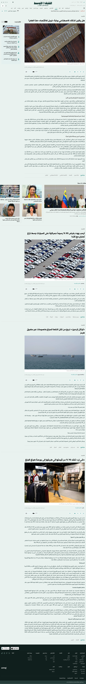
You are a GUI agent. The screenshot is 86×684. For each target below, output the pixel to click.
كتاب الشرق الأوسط (66, 659)
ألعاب (15, 8)
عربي (84, 2)
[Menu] (84, 8)
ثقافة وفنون (51, 8)
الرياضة (31, 8)
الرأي (60, 8)
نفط (78, 447)
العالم (63, 8)
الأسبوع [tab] (3, 21)
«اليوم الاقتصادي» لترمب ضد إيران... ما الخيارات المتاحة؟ (10, 37)
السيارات (62, 317)
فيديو (23, 8)
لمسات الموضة (30, 659)
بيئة (46, 659)
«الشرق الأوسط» (77, 283)
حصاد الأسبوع (75, 669)
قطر (51, 447)
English (81, 2)
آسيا (76, 659)
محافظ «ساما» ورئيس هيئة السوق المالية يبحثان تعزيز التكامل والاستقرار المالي (10, 48)
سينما (54, 659)
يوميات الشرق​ (36, 8)
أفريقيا (76, 661)
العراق (55, 447)
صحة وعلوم (46, 8)
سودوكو (53, 671)
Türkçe (78, 2)
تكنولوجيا (41, 8)
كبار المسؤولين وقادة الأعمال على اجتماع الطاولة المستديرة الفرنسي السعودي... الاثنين (10, 54)
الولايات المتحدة (75, 656)
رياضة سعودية (82, 669)
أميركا (51, 317)
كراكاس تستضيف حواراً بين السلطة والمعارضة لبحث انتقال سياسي (68, 210)
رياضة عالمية (83, 673)
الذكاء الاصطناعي (54, 175)
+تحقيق (76, 673)
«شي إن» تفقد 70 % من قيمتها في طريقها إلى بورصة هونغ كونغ (55, 459)
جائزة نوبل (76, 175)
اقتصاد (70, 175)
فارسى (73, 2)
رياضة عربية (83, 671)
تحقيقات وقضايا (74, 671)
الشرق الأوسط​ (67, 8)
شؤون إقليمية (83, 663)
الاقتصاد (56, 8)
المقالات (69, 656)
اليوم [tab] (6, 21)
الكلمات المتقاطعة (52, 669)
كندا (47, 317)
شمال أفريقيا (81, 659)
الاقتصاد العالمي (63, 175)
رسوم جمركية (76, 317)
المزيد (11, 8)
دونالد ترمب (68, 317)
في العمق (26, 8)
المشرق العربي (81, 661)
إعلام (54, 661)
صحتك (46, 656)
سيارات (56, 317)
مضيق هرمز (66, 447)
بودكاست (18, 8)
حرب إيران (73, 447)
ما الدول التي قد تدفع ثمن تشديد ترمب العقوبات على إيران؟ (10, 42)
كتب (54, 656)
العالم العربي (83, 656)
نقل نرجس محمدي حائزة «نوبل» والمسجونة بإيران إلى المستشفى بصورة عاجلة (11, 220)
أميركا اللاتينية (75, 663)
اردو (75, 2)
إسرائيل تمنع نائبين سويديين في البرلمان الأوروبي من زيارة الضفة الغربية (65, 11)
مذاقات (31, 656)
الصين (72, 640)
